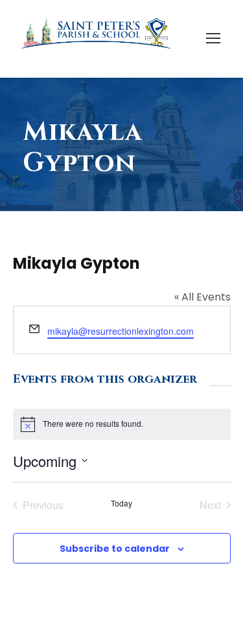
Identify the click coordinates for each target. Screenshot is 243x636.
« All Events (202, 297)
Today (121, 503)
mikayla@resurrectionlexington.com (120, 330)
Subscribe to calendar (115, 548)
